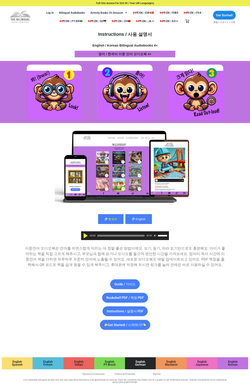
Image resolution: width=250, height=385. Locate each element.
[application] (125, 235)
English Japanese (201, 363)
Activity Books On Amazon (106, 12)
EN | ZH (123, 21)
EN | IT (194, 12)
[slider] (162, 235)
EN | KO (171, 21)
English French (48, 363)
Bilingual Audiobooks (72, 12)
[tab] (111, 219)
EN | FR (170, 12)
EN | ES (143, 12)
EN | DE (98, 21)
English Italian (79, 363)
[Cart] (187, 21)
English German (140, 363)
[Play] (85, 235)
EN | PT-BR (72, 21)
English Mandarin (171, 363)
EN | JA (146, 21)
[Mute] (155, 236)
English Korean (233, 363)
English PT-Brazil (109, 363)
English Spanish (17, 363)
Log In (50, 12)
